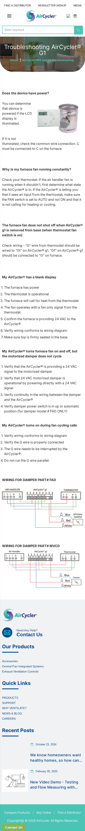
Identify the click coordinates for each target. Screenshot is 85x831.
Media (77, 5)
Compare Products (17, 812)
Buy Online (44, 812)
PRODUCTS (10, 697)
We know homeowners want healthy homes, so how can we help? (55, 758)
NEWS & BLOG (12, 713)
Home (14, 60)
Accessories (10, 661)
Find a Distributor (69, 812)
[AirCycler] (41, 16)
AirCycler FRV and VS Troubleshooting (48, 60)
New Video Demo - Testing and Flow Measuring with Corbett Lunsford (54, 785)
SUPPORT (9, 703)
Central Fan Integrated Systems (23, 666)
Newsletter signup (52, 5)
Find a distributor (17, 5)
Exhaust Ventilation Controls (20, 671)
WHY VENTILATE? (14, 708)
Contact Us (14, 827)
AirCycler (43, 820)
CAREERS (9, 718)
